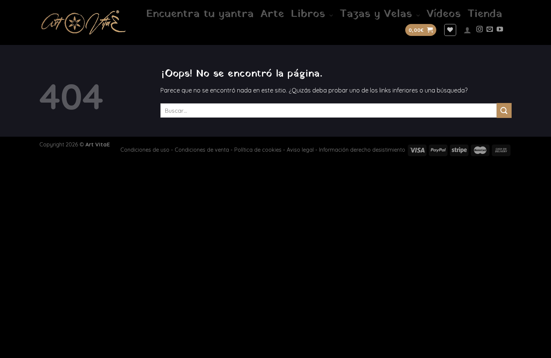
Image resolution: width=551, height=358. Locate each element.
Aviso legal (300, 149)
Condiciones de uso (144, 149)
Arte (272, 14)
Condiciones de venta (202, 149)
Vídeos (444, 14)
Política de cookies (257, 149)
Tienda (484, 14)
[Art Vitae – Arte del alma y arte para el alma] (83, 22)
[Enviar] (504, 110)
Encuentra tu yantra (200, 14)
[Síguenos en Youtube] (500, 29)
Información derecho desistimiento (362, 149)
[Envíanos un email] (490, 29)
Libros (308, 14)
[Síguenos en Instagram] (479, 29)
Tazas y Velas (376, 14)
